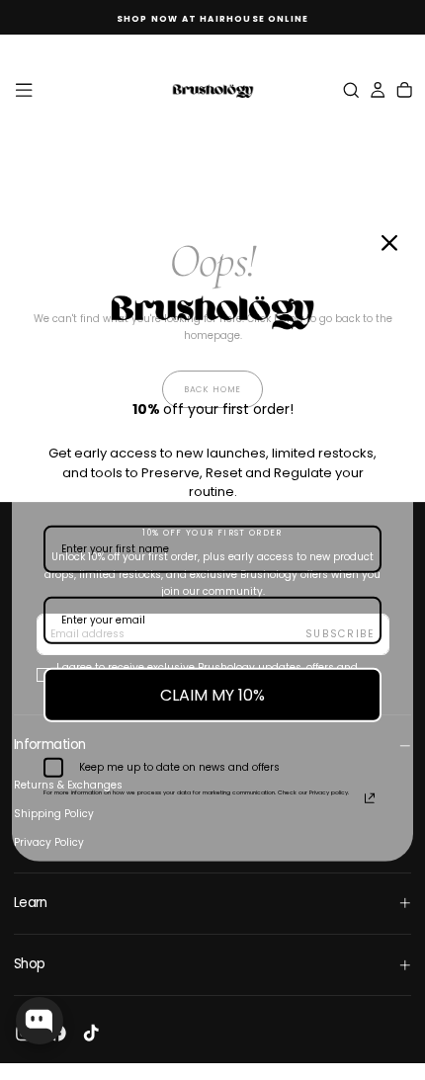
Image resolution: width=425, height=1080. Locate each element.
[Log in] (377, 89)
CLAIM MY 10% (212, 694)
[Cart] (404, 89)
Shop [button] (29, 964)
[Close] (389, 242)
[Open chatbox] (39, 1020)
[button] (24, 90)
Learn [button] (30, 902)
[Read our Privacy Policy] (370, 798)
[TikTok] (91, 1032)
